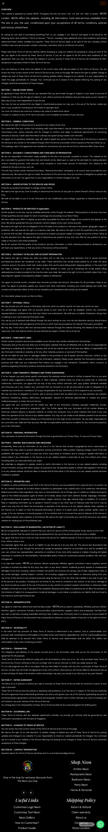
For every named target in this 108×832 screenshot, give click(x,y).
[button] (100, 824)
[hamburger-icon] (103, 3)
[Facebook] (23, 793)
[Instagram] (31, 793)
